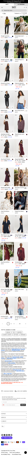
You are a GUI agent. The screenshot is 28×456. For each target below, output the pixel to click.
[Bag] (26, 7)
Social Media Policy (16, 454)
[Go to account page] (24, 7)
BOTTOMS (16, 334)
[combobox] (14, 10)
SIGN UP (23, 404)
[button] (26, 7)
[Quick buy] (12, 33)
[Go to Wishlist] (22, 7)
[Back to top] (25, 452)
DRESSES (8, 332)
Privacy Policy (4, 452)
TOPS (14, 332)
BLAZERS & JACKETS (7, 334)
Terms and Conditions (14, 452)
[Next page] (25, 323)
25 (19, 323)
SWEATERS (19, 332)
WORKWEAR (23, 334)
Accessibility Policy (5, 454)
